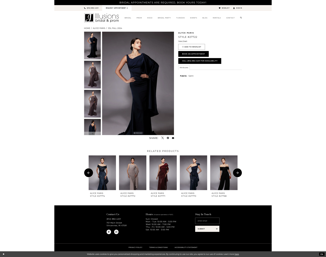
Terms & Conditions (158, 247)
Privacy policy (135, 247)
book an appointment (193, 54)
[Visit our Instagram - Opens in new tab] (116, 232)
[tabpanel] (92, 46)
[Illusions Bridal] (101, 17)
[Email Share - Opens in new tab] (173, 138)
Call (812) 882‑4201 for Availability (200, 61)
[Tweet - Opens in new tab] (162, 138)
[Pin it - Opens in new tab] (168, 138)
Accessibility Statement (186, 247)
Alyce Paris (99, 28)
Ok (321, 254)
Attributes (184, 68)
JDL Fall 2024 (115, 28)
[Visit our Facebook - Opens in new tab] (109, 232)
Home (87, 28)
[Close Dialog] (3, 254)
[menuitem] (128, 18)
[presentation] (102, 172)
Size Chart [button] (182, 41)
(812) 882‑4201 (114, 219)
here (237, 254)
